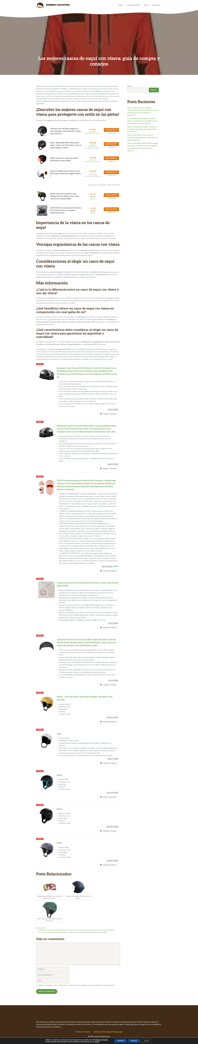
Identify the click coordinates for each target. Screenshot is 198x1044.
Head (59, 775)
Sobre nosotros (133, 5)
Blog (146, 5)
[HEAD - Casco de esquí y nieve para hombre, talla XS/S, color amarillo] (46, 703)
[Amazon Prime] (115, 567)
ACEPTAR (120, 1041)
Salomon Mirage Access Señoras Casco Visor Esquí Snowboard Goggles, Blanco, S (65, 173)
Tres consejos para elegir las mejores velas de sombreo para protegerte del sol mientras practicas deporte (142, 121)
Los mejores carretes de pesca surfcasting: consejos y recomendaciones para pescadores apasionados (72, 932)
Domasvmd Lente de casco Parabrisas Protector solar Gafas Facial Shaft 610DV (87, 584)
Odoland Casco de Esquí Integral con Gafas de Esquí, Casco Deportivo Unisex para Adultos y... (65, 131)
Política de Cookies (83, 1032)
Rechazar (134, 1041)
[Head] (46, 782)
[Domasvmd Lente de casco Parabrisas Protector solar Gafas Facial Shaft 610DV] (46, 590)
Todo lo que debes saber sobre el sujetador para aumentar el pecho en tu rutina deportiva (142, 137)
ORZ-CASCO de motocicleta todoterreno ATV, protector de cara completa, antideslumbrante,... (65, 210)
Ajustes (146, 1041)
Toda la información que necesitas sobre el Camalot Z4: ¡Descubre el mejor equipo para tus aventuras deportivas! (76, 930)
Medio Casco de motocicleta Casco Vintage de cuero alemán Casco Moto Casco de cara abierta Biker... (64, 196)
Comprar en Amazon (109, 414)
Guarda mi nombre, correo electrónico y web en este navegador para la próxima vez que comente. (76, 985)
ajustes (96, 1042)
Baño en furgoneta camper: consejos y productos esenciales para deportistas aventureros (142, 129)
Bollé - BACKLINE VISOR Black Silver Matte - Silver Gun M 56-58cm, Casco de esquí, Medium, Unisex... (65, 145)
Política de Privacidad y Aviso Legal (107, 1032)
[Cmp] (46, 740)
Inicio (121, 5)
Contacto (156, 5)
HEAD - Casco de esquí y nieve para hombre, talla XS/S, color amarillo (85, 698)
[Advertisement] (99, 40)
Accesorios (42, 928)
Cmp (59, 734)
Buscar (130, 86)
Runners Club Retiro (58, 5)
